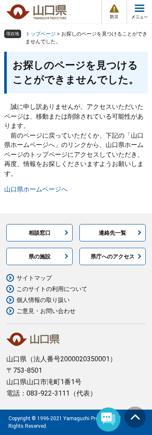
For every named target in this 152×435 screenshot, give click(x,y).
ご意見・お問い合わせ (46, 311)
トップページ (40, 34)
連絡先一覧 (112, 233)
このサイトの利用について (51, 288)
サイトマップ (34, 277)
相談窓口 (40, 233)
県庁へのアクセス (113, 256)
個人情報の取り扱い (43, 299)
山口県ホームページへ (36, 189)
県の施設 (40, 256)
